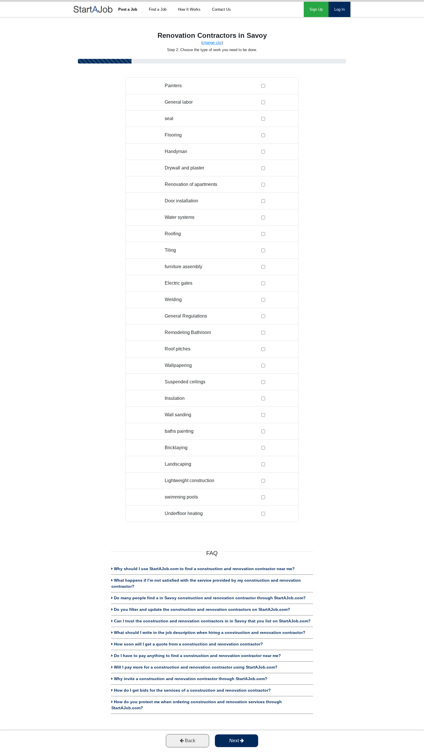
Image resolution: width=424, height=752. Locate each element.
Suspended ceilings (185, 381)
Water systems (179, 217)
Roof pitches (177, 348)
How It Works (189, 9)
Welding (173, 299)
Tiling (170, 250)
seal (169, 118)
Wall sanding (178, 414)
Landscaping (178, 464)
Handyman (176, 151)
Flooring (173, 135)
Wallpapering (178, 365)
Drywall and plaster (184, 167)
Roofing (173, 233)
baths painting (179, 431)
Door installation (181, 200)
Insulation (175, 398)
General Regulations (186, 316)
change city (212, 42)
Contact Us (221, 9)
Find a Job (157, 9)
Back (189, 740)
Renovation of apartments (191, 184)
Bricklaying (176, 447)
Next (234, 740)
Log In (339, 9)
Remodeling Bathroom (188, 332)
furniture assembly (183, 266)
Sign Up (316, 9)
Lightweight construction (189, 480)
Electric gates (178, 283)
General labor (179, 102)
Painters (173, 85)
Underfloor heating (184, 513)
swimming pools (181, 497)
